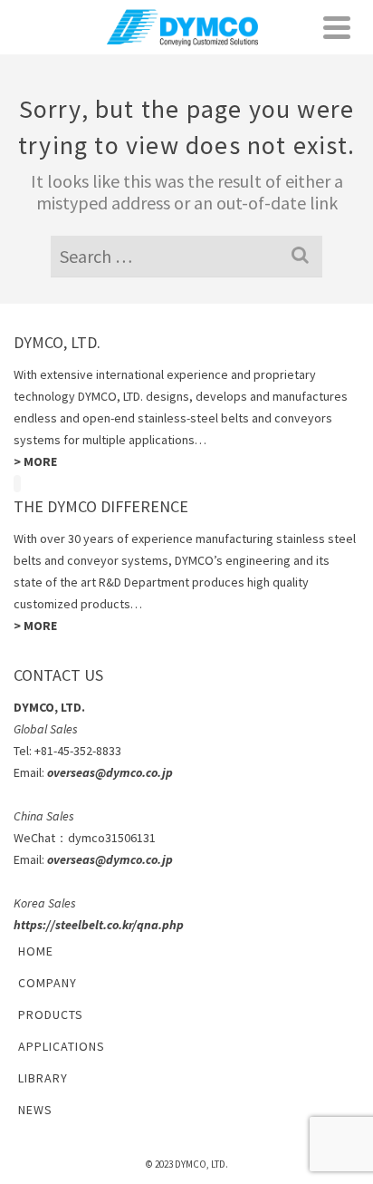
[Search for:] (186, 256)
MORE (40, 461)
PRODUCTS (50, 1014)
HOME (35, 951)
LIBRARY (43, 1078)
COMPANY (47, 983)
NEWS (35, 1110)
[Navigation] (336, 27)
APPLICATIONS (61, 1046)
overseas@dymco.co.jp (110, 772)
